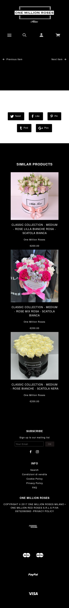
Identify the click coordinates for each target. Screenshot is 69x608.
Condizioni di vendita (34, 474)
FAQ (34, 487)
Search (34, 469)
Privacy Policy (34, 483)
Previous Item (14, 59)
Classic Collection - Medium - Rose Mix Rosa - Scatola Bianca (35, 311)
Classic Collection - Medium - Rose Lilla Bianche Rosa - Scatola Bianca (35, 229)
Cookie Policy (34, 478)
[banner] (35, 15)
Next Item (57, 59)
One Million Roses (34, 239)
